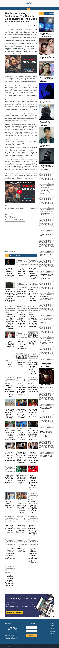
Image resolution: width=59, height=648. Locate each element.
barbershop (11, 35)
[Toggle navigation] (28, 9)
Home (52, 628)
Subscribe (31, 635)
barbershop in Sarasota (30, 153)
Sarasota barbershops (31, 79)
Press (52, 630)
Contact (52, 633)
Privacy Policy (48, 646)
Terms (42, 646)
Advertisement (51, 631)
